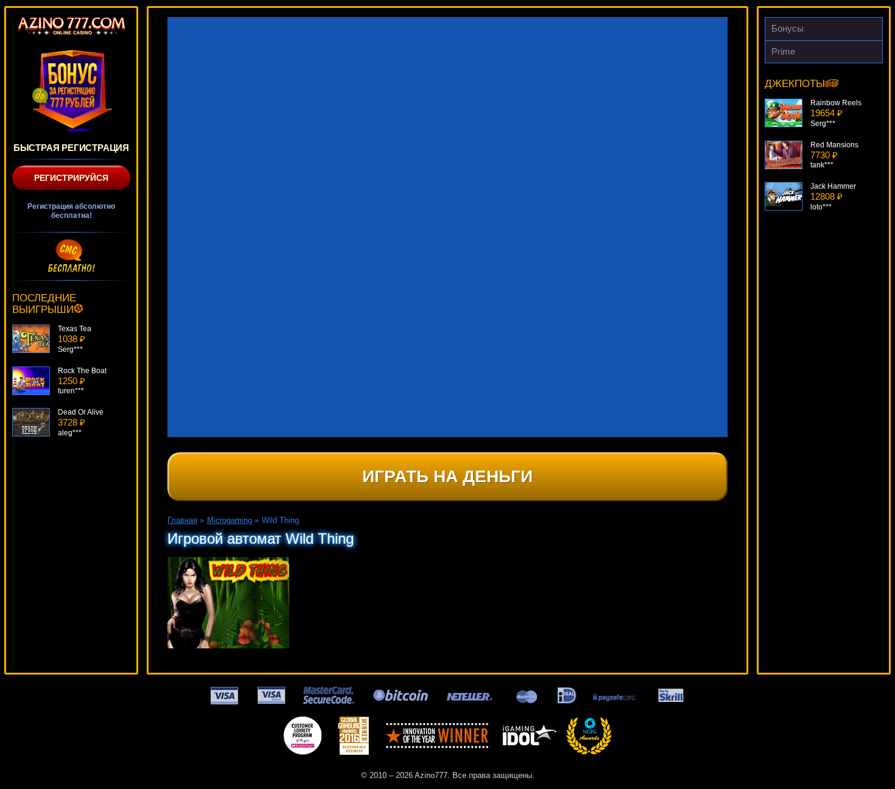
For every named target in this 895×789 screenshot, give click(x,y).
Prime (783, 51)
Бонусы (787, 28)
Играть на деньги (447, 476)
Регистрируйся (71, 178)
